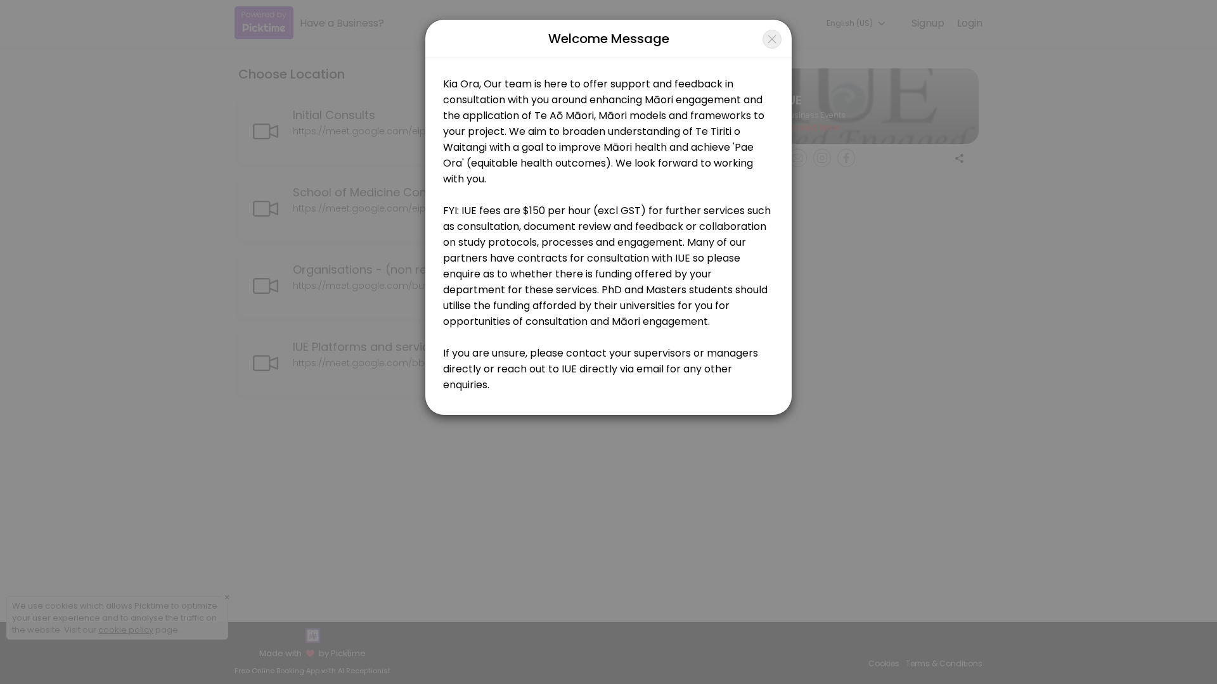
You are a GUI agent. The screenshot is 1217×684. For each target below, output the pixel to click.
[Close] (772, 39)
